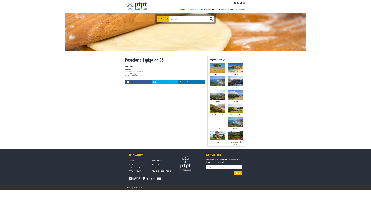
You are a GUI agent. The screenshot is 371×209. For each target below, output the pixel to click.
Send (238, 173)
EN (231, 2)
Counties (211, 9)
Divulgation (222, 9)
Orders (232, 9)
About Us (241, 9)
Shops (202, 9)
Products (183, 9)
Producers (193, 9)
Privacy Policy (135, 171)
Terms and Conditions (161, 171)
